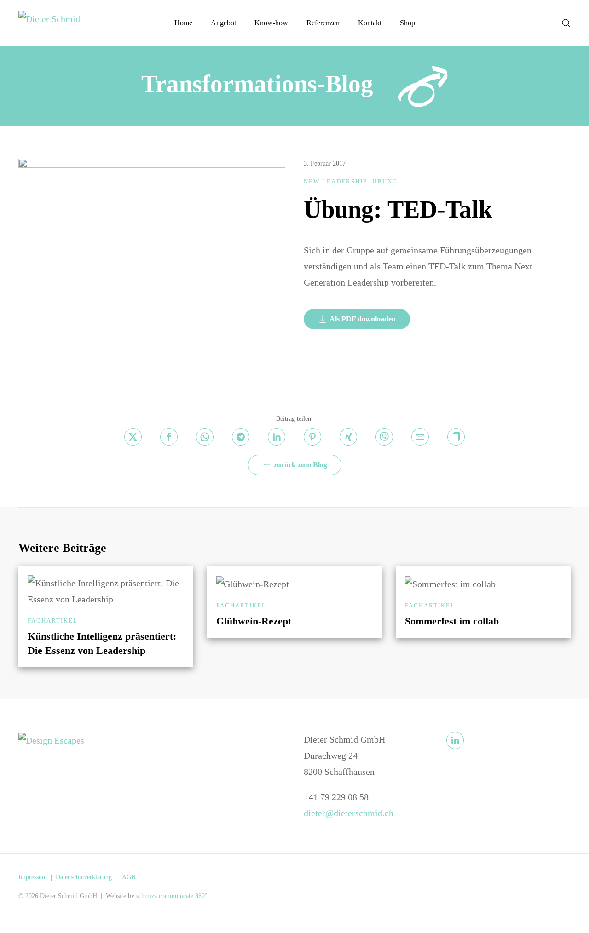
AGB (128, 877)
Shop (407, 23)
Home (183, 23)
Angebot (223, 23)
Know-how (271, 23)
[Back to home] (55, 23)
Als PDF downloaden (362, 319)
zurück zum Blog (300, 465)
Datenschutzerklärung (85, 877)
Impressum (32, 877)
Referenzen (323, 23)
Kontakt (369, 23)
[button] (566, 23)
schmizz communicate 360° (172, 896)
